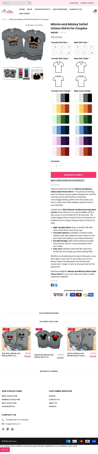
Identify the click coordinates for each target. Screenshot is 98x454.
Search (52, 396)
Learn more (72, 446)
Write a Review (56, 37)
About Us (53, 403)
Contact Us (75, 9)
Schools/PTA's (42, 9)
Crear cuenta (87, 3)
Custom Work (60, 9)
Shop (29, 9)
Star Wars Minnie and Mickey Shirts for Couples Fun (11, 354)
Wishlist (53, 406)
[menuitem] (22, 9)
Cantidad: (55, 161)
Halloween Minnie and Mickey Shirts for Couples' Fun (43, 356)
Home (22, 9)
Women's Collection (11, 400)
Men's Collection (9, 396)
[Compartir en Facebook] (52, 285)
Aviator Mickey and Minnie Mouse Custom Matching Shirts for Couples (76, 354)
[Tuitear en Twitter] (55, 285)
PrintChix (12, 441)
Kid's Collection (9, 403)
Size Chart (24, 13)
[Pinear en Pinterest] (59, 285)
